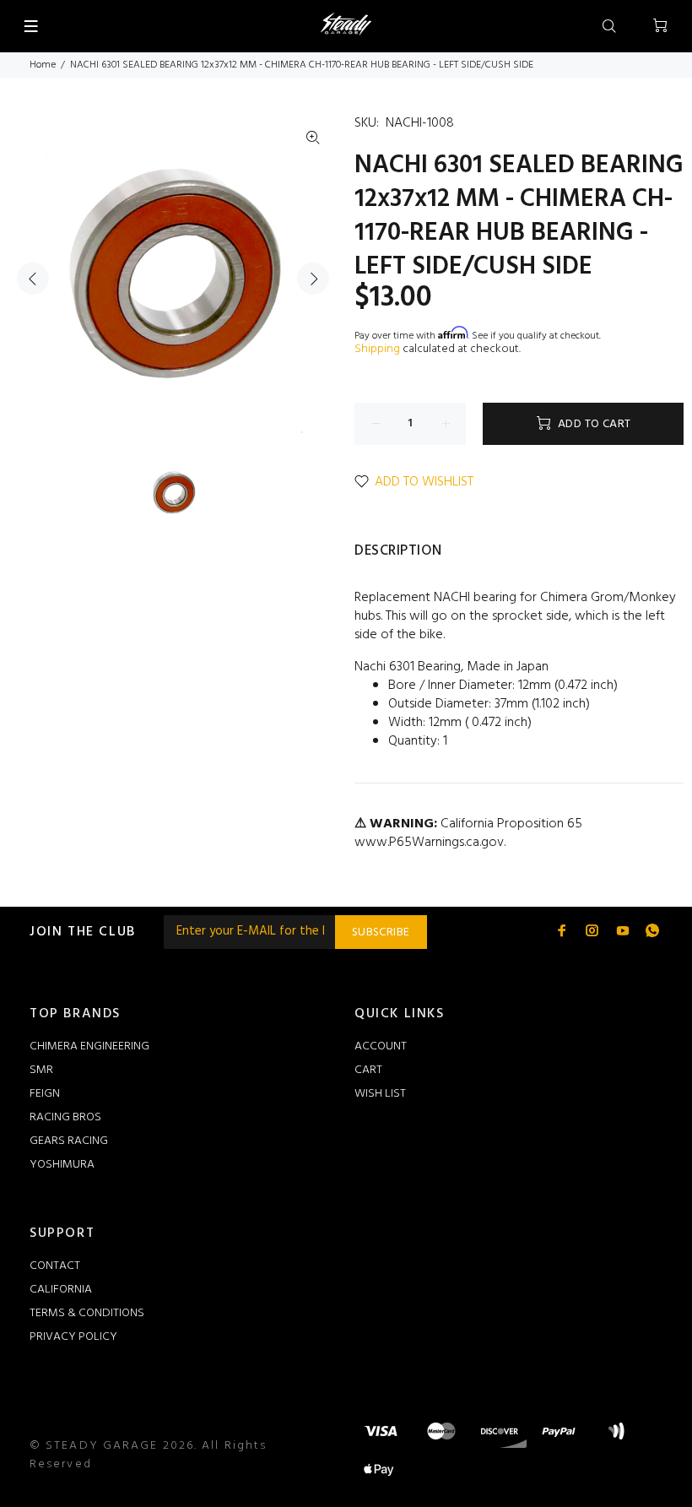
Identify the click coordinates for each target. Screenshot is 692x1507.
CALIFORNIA (61, 1289)
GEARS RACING (69, 1141)
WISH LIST (380, 1093)
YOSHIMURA (62, 1164)
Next (313, 279)
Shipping (377, 349)
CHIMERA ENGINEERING (89, 1046)
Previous (33, 279)
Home (43, 65)
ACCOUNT (380, 1046)
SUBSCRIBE (381, 932)
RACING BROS (65, 1117)
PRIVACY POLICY (73, 1337)
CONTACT (55, 1266)
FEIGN (45, 1093)
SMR (41, 1070)
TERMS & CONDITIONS (87, 1313)
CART (368, 1070)
